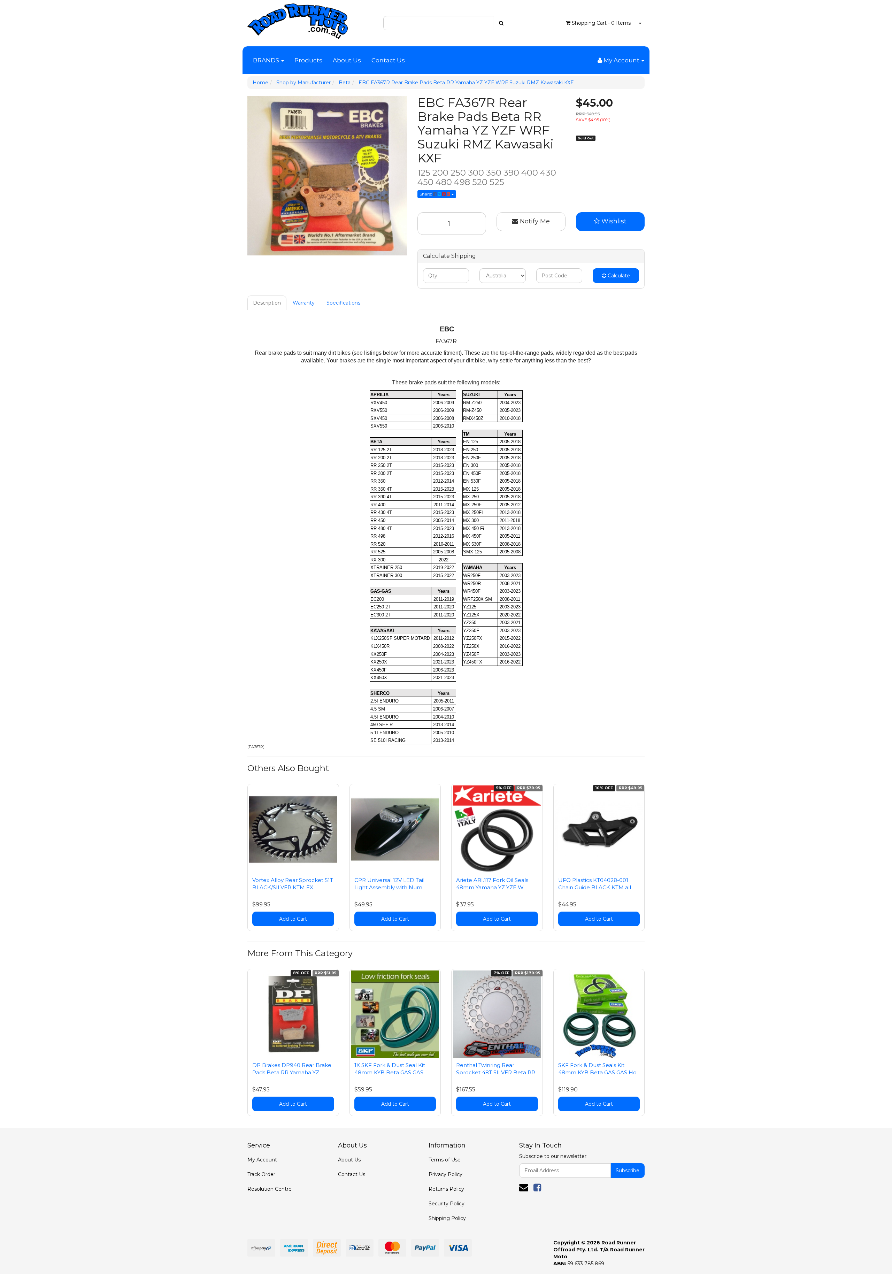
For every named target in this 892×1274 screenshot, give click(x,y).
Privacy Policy (445, 1174)
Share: (426, 194)
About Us (347, 60)
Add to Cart (293, 919)
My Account (262, 1160)
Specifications (343, 303)
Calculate (618, 276)
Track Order (261, 1174)
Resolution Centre (269, 1189)
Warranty (304, 303)
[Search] (501, 23)
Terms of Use (445, 1160)
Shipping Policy (447, 1218)
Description (267, 303)
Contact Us (388, 60)
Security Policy (446, 1203)
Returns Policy (446, 1189)
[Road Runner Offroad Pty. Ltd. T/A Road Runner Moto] (297, 19)
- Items (601, 23)
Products (308, 60)
